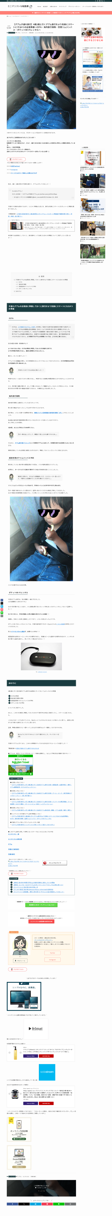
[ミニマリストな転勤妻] (20, 6)
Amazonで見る (31, 1056)
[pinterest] (100, 1)
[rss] (102, 1)
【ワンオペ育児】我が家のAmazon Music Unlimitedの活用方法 (33, 889)
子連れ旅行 (31, 32)
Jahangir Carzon (42, 672)
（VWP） (33, 327)
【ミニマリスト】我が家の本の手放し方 (25, 887)
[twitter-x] (96, 1)
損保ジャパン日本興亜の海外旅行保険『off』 (48, 413)
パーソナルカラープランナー (43, 940)
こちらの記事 (60, 624)
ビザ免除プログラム (24, 327)
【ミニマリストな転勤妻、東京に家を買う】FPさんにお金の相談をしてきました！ (38, 892)
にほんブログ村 (13, 866)
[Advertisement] (41, 255)
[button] (12, 1204)
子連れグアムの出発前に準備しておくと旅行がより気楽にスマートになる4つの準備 (42, 280)
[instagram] (98, 1)
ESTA (20, 282)
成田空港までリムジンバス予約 (27, 286)
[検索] (104, 1)
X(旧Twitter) (15, 166)
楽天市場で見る (46, 1056)
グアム (18, 32)
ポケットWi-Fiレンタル (25, 288)
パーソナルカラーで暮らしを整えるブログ (24, 173)
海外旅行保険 (22, 284)
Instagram (14, 169)
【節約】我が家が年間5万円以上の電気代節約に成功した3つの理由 (34, 883)
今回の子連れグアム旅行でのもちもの (27, 748)
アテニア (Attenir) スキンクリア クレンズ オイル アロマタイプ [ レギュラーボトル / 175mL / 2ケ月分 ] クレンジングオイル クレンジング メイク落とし (47, 1050)
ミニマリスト (12, 32)
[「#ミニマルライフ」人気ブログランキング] (54, 865)
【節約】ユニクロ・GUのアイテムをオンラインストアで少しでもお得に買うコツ (38, 885)
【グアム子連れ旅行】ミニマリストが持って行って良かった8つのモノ (33, 825)
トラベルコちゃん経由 (18, 631)
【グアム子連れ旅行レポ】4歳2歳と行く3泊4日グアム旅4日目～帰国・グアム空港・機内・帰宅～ (42, 810)
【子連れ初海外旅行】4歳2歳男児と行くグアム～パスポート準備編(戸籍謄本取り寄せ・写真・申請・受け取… (48, 224)
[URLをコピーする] (70, 1204)
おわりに (18, 291)
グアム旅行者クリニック (22, 443)
